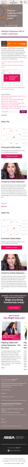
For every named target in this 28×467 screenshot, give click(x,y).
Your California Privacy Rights (12, 463)
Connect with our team (7, 396)
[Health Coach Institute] (14, 451)
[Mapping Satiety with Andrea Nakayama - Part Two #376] (11, 331)
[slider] (24, 43)
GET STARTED (14, 308)
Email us (3, 393)
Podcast (3, 422)
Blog (2, 419)
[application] (14, 44)
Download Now (11, 156)
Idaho (22, 463)
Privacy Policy (22, 461)
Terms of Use (13, 461)
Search (23, 111)
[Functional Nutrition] (14, 447)
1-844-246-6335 (5, 389)
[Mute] (21, 43)
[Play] (8, 43)
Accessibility (5, 461)
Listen (3, 367)
